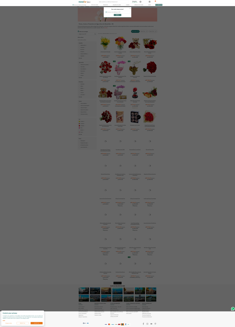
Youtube (151, 323)
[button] (140, 1)
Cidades (127, 4)
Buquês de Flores (117, 4)
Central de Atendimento (83, 311)
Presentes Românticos (146, 315)
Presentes (105, 4)
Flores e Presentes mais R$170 (132, 311)
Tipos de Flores (94, 4)
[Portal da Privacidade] (86, 323)
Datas (149, 4)
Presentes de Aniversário (147, 316)
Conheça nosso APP (114, 316)
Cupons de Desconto (114, 314)
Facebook (143, 323)
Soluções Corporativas (83, 316)
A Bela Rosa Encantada (146, 313)
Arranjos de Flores (138, 4)
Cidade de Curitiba (97, 315)
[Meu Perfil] (145, 1)
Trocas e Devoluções (82, 313)
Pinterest (155, 323)
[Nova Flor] (84, 1)
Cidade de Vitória (97, 313)
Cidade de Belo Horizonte (99, 311)
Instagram (147, 323)
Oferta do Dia (128, 313)
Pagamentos (81, 315)
